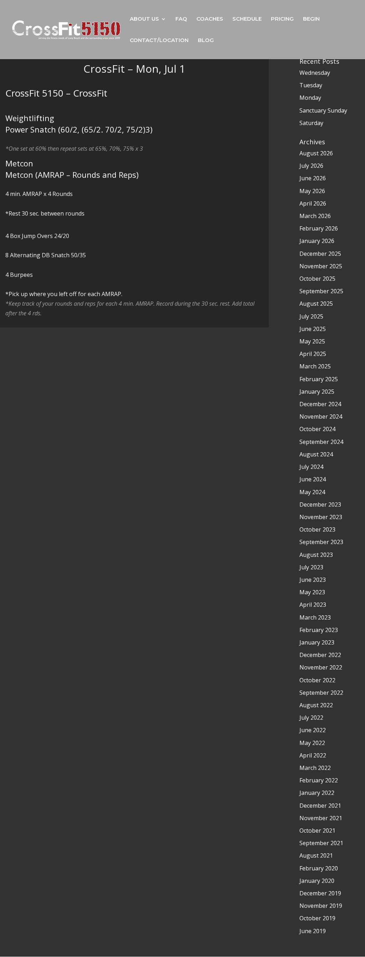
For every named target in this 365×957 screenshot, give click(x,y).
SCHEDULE (247, 19)
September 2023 (321, 542)
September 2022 (321, 693)
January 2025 (316, 391)
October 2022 (317, 680)
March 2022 (315, 768)
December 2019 (320, 893)
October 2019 (317, 918)
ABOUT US (144, 19)
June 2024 (312, 479)
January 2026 (316, 241)
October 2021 (317, 830)
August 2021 (316, 855)
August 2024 (316, 454)
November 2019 (320, 906)
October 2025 (317, 279)
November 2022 (320, 667)
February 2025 (318, 379)
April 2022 (312, 755)
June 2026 (312, 178)
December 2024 (320, 404)
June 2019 (312, 931)
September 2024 (321, 442)
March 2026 (315, 216)
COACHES (209, 19)
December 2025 (320, 254)
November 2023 (320, 517)
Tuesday (310, 85)
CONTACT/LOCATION (159, 40)
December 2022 (320, 655)
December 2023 (320, 504)
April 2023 (312, 605)
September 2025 (321, 291)
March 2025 (315, 366)
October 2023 (317, 529)
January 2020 (316, 881)
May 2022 (312, 743)
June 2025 (312, 329)
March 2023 (315, 617)
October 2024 (317, 429)
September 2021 (321, 843)
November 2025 (320, 266)
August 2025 (316, 303)
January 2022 (316, 793)
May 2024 (312, 492)
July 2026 (311, 166)
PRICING (282, 19)
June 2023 (312, 580)
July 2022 (311, 717)
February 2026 (318, 228)
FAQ (181, 19)
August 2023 (316, 555)
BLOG (206, 40)
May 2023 (312, 592)
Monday (310, 98)
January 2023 (316, 642)
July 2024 (311, 467)
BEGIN (311, 19)
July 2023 (311, 567)
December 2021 (320, 805)
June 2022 (312, 730)
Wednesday (314, 73)
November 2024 (320, 416)
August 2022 (316, 705)
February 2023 (318, 630)
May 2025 (312, 341)
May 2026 (312, 191)
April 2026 (312, 203)
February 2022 (318, 780)
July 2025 (311, 316)
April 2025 (312, 354)
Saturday (311, 123)
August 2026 (316, 153)
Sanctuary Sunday (323, 110)
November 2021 (320, 818)
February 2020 (318, 868)
